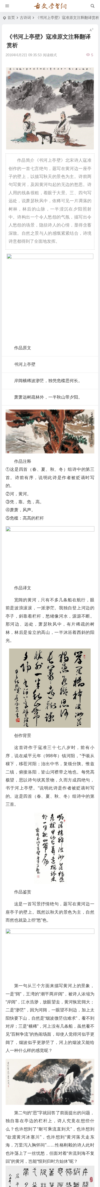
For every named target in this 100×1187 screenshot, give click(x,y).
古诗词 (25, 17)
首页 (11, 17)
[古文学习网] (50, 6)
